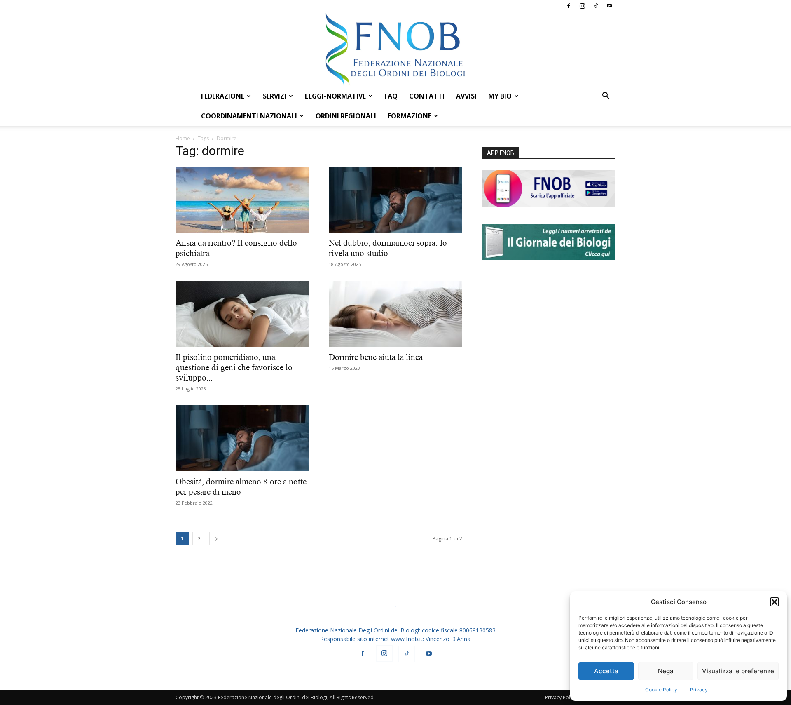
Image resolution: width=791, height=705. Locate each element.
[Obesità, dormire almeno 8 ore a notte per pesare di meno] (242, 438)
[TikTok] (596, 6)
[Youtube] (609, 6)
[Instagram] (582, 6)
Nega (666, 671)
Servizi (274, 96)
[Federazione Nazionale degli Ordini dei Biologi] (395, 49)
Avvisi (466, 96)
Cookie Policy (661, 689)
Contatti (427, 96)
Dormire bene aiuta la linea (376, 357)
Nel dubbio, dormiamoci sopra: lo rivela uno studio (388, 248)
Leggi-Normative (335, 96)
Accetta (606, 671)
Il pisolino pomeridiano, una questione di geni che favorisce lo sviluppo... (234, 367)
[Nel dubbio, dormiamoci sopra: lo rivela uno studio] (395, 200)
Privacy (699, 689)
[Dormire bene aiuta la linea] (395, 314)
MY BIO (500, 96)
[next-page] (216, 538)
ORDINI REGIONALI (346, 115)
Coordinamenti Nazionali (249, 115)
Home (183, 138)
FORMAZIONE (409, 115)
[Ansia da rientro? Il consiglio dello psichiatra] (242, 200)
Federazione (222, 96)
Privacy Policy (560, 697)
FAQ (391, 96)
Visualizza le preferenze (738, 671)
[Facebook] (568, 6)
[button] (774, 602)
